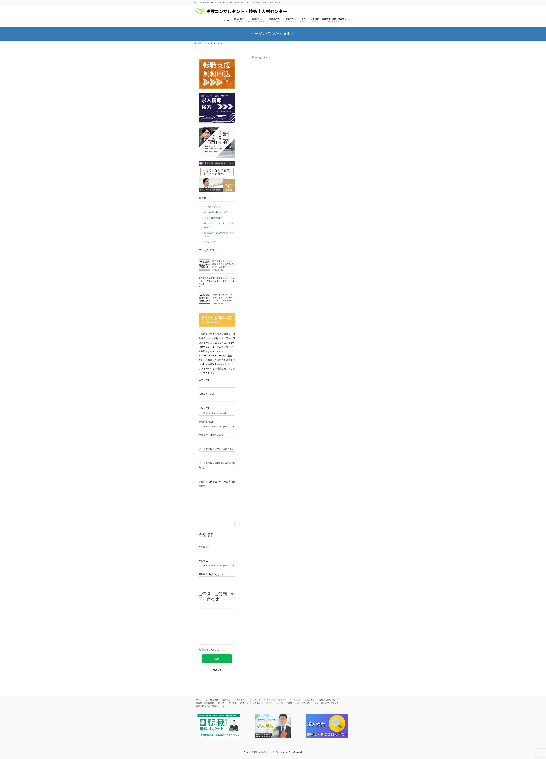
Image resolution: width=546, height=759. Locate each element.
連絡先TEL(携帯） (211, 435)
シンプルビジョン (213, 206)
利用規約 (203, 649)
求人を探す (310, 699)
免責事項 (256, 702)
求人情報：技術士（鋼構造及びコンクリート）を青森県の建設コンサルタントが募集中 (216, 280)
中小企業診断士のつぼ (215, 212)
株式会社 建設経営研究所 (299, 702)
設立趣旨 (244, 702)
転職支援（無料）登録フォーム (210, 706)
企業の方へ (227, 699)
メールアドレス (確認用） (217, 465)
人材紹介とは (212, 699)
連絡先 (280, 702)
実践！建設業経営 (213, 217)
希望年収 (203, 560)
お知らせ (297, 699)
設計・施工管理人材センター (328, 702)
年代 (204, 407)
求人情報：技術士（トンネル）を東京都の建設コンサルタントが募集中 (223, 297)
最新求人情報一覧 (327, 699)
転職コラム (257, 699)
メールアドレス (216, 449)
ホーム (199, 699)
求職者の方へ (242, 699)
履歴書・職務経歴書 (205, 702)
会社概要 (232, 702)
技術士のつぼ (211, 241)
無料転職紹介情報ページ (277, 699)
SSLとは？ (217, 670)
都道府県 (206, 421)
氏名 (204, 379)
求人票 (221, 702)
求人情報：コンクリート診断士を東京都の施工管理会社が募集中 (223, 263)
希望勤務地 (204, 546)
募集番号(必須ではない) (211, 574)
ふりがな (206, 393)
